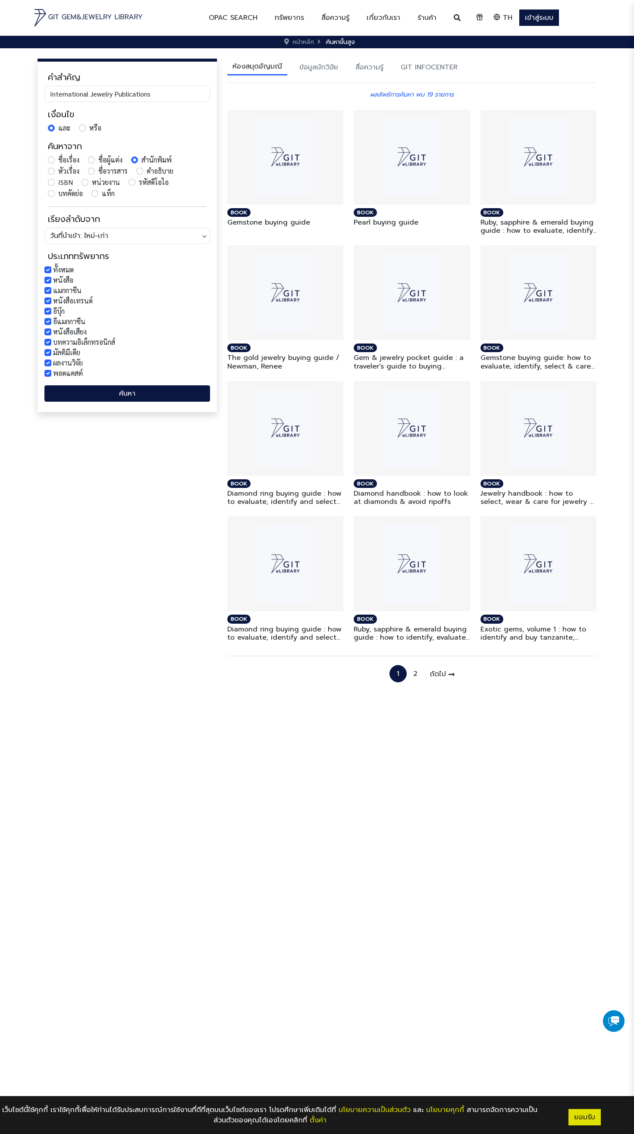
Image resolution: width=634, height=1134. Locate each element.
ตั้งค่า (318, 1120)
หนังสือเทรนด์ (73, 300)
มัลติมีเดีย (66, 352)
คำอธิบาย (160, 170)
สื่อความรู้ (369, 67)
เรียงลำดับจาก (74, 219)
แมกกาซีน (67, 290)
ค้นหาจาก (65, 146)
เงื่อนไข (61, 114)
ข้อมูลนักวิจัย (318, 67)
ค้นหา (127, 393)
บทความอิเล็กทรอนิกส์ (84, 342)
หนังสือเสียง (70, 331)
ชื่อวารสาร (113, 170)
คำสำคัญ (64, 77)
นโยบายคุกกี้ (445, 1110)
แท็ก (108, 193)
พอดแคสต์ (68, 373)
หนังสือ (63, 279)
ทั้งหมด (63, 269)
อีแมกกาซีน (69, 321)
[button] (289, 17)
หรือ (95, 127)
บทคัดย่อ (70, 193)
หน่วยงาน (106, 182)
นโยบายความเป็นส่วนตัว (375, 1110)
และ (64, 127)
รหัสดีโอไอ (154, 182)
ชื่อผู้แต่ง (110, 159)
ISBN (65, 182)
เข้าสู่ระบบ (539, 17)
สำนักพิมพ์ (156, 159)
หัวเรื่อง (68, 170)
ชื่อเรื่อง (68, 159)
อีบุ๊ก (59, 311)
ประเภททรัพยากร (78, 256)
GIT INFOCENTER (429, 67)
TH (506, 17)
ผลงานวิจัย (68, 362)
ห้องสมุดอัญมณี (257, 66)
